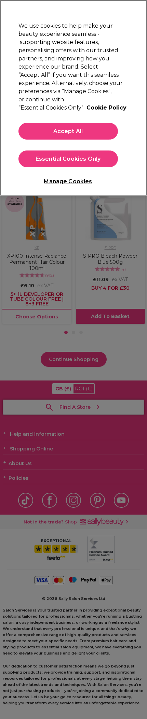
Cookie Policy (106, 107)
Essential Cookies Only (68, 159)
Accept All (68, 131)
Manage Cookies (68, 181)
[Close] (136, 10)
